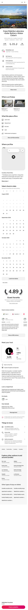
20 (3, 230)
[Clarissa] (24, 319)
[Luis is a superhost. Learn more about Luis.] (3, 50)
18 (20, 227)
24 (6, 210)
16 (13, 227)
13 (3, 227)
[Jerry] (3, 319)
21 (6, 230)
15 (10, 227)
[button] (4, 330)
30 (3, 213)
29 (23, 210)
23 (13, 230)
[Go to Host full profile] (13, 353)
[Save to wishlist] (24, 2)
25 (10, 210)
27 (16, 210)
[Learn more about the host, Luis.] (3, 399)
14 (6, 227)
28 (20, 210)
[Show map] (13, 158)
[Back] (3, 2)
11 (20, 223)
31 (6, 213)
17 (16, 227)
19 (23, 227)
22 (10, 230)
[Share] (22, 2)
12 (23, 223)
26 (13, 210)
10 (16, 223)
